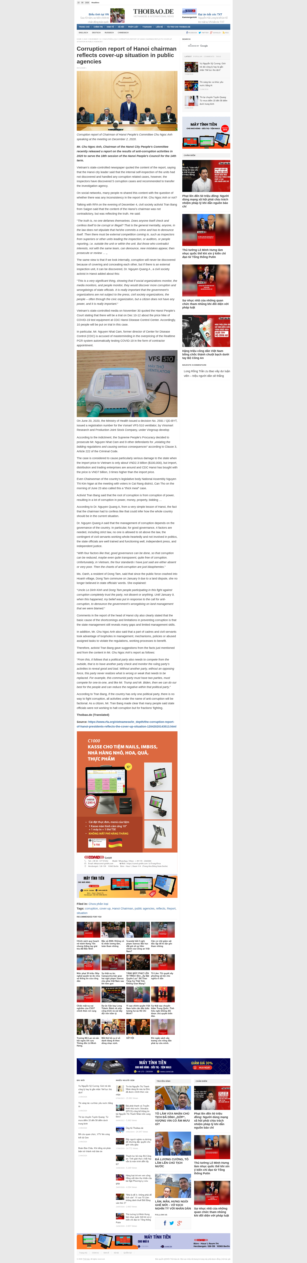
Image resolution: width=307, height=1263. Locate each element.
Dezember (93, 39)
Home (79, 39)
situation (82, 913)
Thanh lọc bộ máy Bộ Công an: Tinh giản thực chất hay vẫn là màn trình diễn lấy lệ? (133, 1160)
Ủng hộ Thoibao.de (107, 3)
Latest (188, 56)
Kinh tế (110, 27)
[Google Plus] (181, 1224)
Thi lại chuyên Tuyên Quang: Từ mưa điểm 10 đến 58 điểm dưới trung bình (93, 1120)
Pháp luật (133, 27)
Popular (197, 56)
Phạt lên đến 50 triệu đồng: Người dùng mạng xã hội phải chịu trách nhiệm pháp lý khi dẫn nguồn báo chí (205, 201)
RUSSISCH (109, 33)
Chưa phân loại (110, 39)
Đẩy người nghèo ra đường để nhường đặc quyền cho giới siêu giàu (138, 1142)
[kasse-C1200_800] (127, 871)
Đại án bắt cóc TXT (210, 14)
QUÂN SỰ (128, 1253)
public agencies (144, 908)
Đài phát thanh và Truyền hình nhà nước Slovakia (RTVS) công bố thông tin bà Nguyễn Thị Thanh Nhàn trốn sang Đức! (133, 1111)
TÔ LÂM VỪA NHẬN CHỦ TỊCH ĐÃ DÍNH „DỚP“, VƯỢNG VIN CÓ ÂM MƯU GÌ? (172, 1119)
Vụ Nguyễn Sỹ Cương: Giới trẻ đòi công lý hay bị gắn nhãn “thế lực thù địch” (95, 1089)
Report (171, 908)
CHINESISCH (123, 33)
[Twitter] (173, 1224)
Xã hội (121, 27)
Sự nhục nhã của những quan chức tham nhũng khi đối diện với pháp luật (205, 304)
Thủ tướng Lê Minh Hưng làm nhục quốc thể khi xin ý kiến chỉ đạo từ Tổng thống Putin (204, 253)
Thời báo (86, 1259)
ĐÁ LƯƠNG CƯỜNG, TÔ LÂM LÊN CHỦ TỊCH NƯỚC (172, 1163)
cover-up (105, 908)
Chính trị (98, 27)
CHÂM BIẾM (189, 155)
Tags (218, 56)
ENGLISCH (83, 33)
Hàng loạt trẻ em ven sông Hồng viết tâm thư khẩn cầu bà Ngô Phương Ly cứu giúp (134, 1179)
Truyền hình (163, 1081)
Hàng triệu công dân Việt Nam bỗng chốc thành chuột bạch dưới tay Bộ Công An (205, 354)
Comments (209, 56)
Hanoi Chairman (122, 908)
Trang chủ (84, 27)
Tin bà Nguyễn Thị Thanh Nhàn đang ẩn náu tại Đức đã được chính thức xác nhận (133, 1090)
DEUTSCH (96, 33)
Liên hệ (159, 27)
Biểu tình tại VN (99, 14)
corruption (91, 908)
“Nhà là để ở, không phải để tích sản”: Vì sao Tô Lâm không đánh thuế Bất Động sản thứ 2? (134, 1199)
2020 (85, 39)
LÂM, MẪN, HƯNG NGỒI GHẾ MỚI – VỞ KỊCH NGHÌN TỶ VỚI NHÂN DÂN (173, 1205)
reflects (160, 908)
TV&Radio (147, 27)
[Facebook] (166, 1224)
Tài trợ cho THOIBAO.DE (178, 27)
